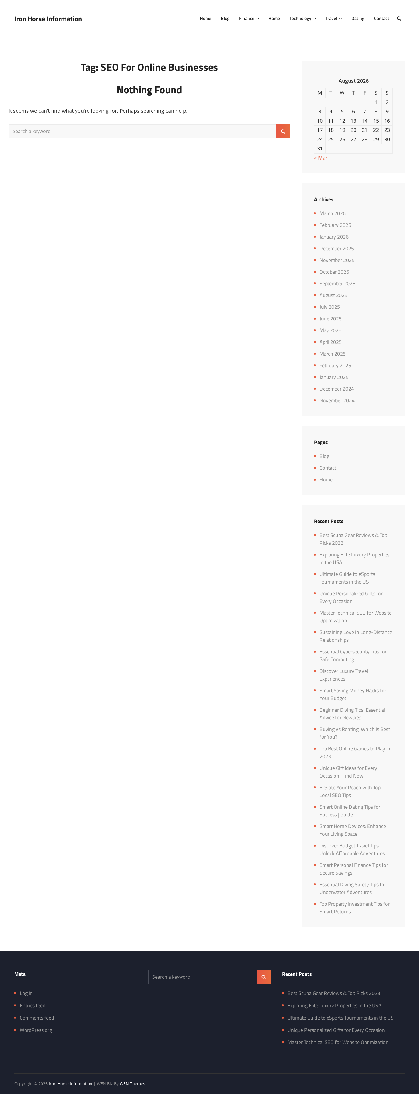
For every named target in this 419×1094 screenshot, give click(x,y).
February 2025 (335, 365)
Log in (26, 993)
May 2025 (330, 330)
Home (205, 18)
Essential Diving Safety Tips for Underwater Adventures (353, 888)
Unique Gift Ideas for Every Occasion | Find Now (348, 772)
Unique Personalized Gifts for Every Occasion (351, 597)
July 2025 (330, 307)
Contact (381, 18)
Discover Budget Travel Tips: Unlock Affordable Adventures (352, 849)
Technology (300, 18)
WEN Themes (132, 1083)
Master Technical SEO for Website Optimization (338, 1042)
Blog (225, 18)
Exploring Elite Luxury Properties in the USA (334, 1005)
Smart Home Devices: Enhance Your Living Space (353, 830)
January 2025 (334, 377)
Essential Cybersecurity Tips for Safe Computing (353, 655)
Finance (246, 18)
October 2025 (334, 272)
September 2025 (337, 283)
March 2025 (333, 354)
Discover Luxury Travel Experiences (344, 675)
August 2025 (333, 295)
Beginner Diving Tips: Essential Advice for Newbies (352, 713)
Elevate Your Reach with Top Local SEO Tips (350, 791)
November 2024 (337, 400)
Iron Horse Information (48, 18)
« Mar (321, 157)
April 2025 (331, 342)
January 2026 (334, 237)
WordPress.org (36, 1030)
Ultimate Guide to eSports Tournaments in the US (347, 578)
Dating (357, 18)
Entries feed (33, 1005)
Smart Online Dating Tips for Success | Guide (350, 810)
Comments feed (37, 1018)
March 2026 (333, 213)
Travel (331, 18)
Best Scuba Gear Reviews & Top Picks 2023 (334, 993)
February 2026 (335, 225)
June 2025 (331, 318)
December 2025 (337, 248)
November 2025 (337, 260)
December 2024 (337, 389)
